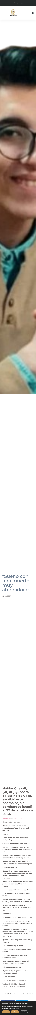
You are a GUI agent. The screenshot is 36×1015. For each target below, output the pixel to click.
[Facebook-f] (14, 3)
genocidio (18, 818)
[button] (32, 12)
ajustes (16, 1008)
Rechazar (14, 1012)
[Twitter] (18, 3)
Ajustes (24, 1012)
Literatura (6, 818)
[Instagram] (22, 3)
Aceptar (6, 1012)
